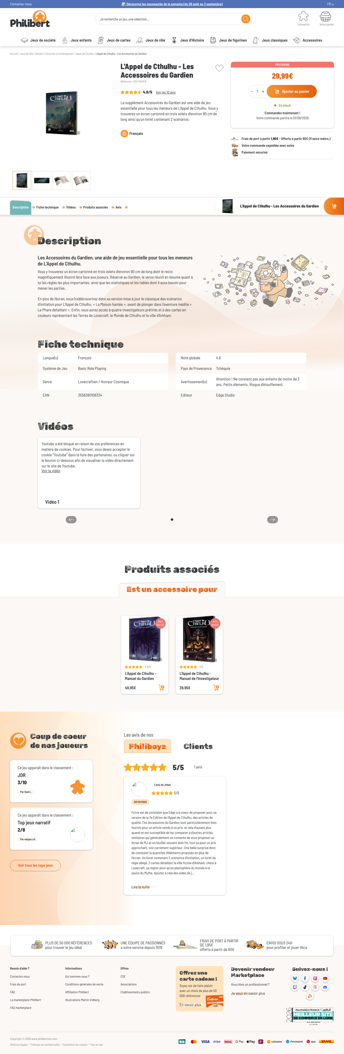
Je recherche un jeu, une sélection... (124, 19)
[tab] (172, 590)
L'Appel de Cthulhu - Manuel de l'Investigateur (199, 676)
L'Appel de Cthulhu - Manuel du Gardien (140, 676)
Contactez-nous (21, 4)
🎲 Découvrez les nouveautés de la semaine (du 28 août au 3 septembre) (172, 4)
